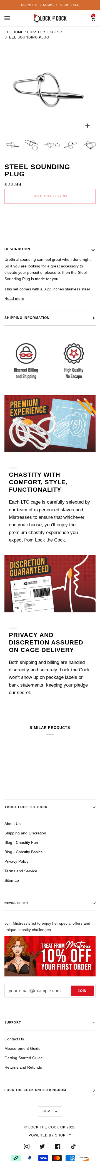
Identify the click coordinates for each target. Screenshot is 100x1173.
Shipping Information (27, 318)
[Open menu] (12, 18)
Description (17, 249)
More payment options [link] (24, 230)
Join (82, 991)
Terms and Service (20, 871)
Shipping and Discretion (25, 833)
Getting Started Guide (23, 1058)
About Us (12, 823)
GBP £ (48, 1111)
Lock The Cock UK (47, 1127)
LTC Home (14, 32)
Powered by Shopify (50, 1135)
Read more (14, 298)
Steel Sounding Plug (26, 37)
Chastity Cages (43, 32)
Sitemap (11, 880)
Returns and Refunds (23, 1067)
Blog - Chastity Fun (21, 842)
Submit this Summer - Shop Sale (50, 4)
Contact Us (14, 1039)
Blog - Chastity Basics (23, 852)
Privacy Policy (16, 861)
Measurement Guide (22, 1048)
